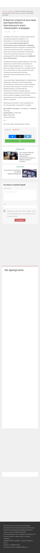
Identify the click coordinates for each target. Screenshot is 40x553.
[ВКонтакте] (12, 136)
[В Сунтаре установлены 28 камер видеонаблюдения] (29, 173)
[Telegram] (27, 136)
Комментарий (7, 188)
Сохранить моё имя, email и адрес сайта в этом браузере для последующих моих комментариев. (21, 211)
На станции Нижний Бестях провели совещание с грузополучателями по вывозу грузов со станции (27, 157)
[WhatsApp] (20, 141)
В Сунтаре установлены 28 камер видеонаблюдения (12, 172)
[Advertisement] (20, 245)
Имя (4, 204)
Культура (16, 130)
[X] (20, 136)
